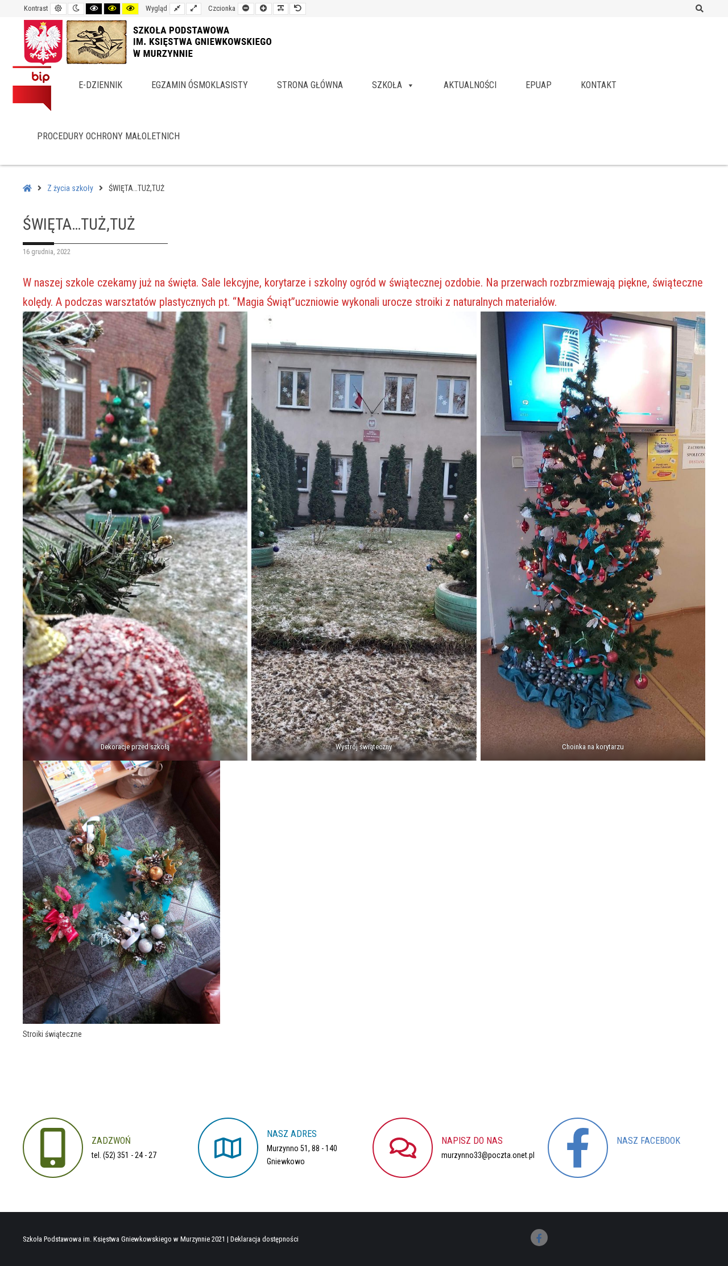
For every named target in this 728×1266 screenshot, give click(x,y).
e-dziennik (100, 85)
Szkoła (387, 85)
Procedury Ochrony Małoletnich (108, 136)
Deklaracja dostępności (264, 1239)
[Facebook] (539, 1237)
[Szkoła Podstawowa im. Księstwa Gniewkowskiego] (159, 41)
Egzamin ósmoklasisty (199, 85)
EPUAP (539, 85)
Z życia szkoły (70, 188)
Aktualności (470, 85)
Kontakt (599, 85)
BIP (31, 88)
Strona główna (310, 85)
